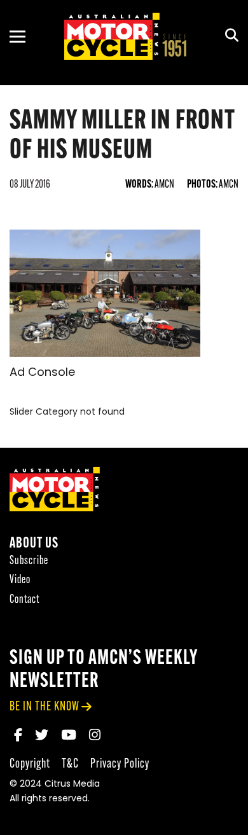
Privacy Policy (119, 764)
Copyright (30, 764)
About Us (34, 544)
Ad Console (42, 373)
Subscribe (29, 561)
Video (20, 580)
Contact (24, 600)
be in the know (44, 707)
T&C (70, 764)
